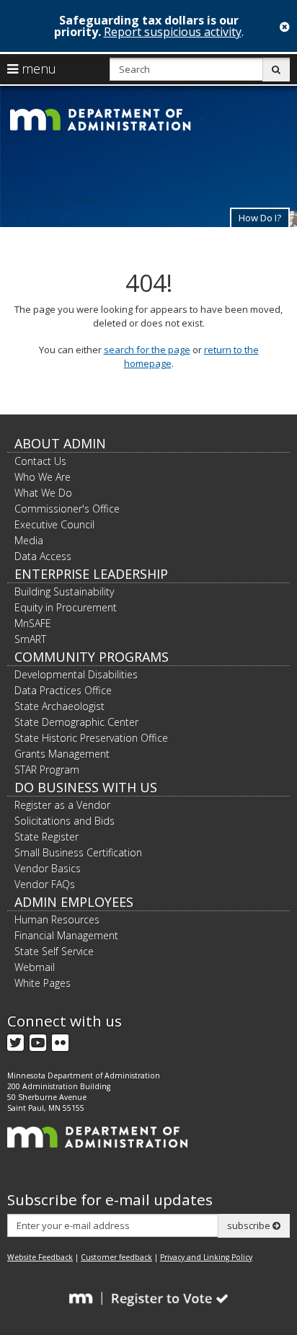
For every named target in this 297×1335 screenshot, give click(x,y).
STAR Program (46, 769)
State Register (46, 836)
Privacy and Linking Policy (206, 1257)
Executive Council (54, 524)
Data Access (42, 556)
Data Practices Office (63, 690)
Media (28, 540)
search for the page (147, 349)
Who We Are (42, 477)
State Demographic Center (76, 722)
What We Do (43, 493)
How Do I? (260, 217)
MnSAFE (32, 623)
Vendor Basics (47, 868)
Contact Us (40, 461)
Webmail (34, 967)
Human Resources (56, 919)
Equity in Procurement (65, 607)
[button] (260, 217)
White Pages (42, 983)
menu (37, 68)
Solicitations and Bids (64, 821)
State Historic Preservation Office (91, 738)
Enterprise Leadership (91, 573)
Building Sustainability (64, 591)
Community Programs (91, 656)
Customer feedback (116, 1257)
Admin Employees (73, 901)
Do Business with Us (85, 787)
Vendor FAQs (44, 884)
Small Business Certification (78, 852)
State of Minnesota (52, 198)
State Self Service (54, 951)
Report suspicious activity (172, 32)
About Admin (60, 443)
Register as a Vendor (62, 805)
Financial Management (66, 935)
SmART (30, 639)
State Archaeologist (59, 706)
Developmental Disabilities (76, 674)
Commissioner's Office (67, 508)
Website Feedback (40, 1257)
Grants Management (62, 753)
